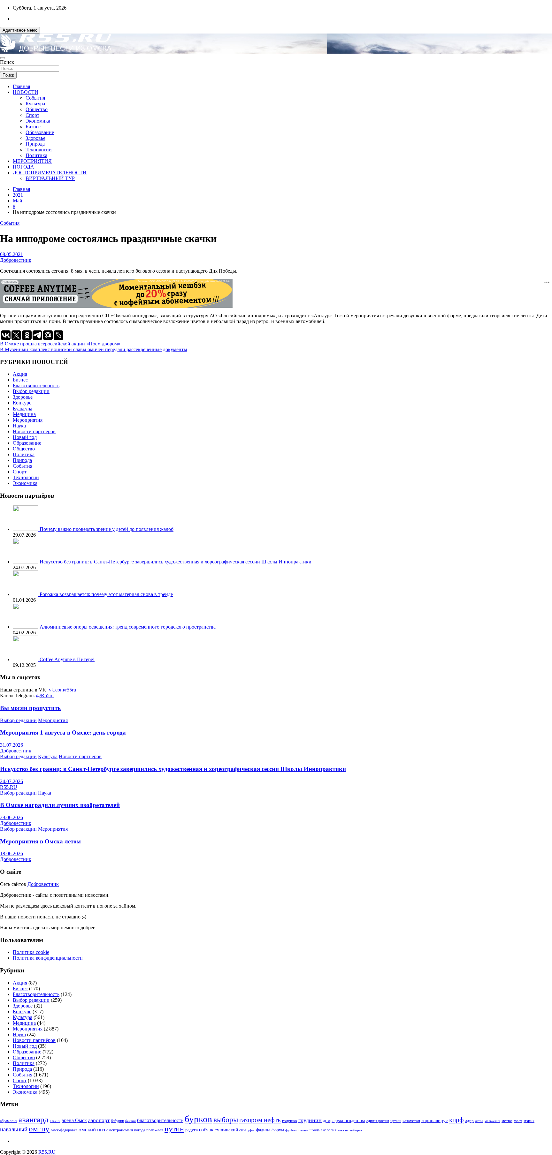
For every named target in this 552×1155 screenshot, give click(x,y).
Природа (35, 144)
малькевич (492, 1121)
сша (242, 1130)
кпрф (456, 1120)
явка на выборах (350, 1130)
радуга (191, 1130)
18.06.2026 (11, 853)
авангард (34, 1119)
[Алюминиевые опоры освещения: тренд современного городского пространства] (26, 627)
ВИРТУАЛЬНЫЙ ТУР (50, 178)
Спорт (32, 115)
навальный (13, 1129)
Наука (19, 425)
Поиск (7, 62)
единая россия (377, 1121)
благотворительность (160, 1120)
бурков (198, 1119)
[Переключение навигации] (2, 58)
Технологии (39, 149)
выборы (225, 1120)
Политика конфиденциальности (48, 958)
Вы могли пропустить (30, 708)
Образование (40, 132)
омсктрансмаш (119, 1130)
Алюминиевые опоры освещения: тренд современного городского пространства (128, 627)
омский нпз (92, 1130)
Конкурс (22, 402)
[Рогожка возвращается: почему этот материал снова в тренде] (26, 594)
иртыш (395, 1121)
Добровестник (15, 260)
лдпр (469, 1120)
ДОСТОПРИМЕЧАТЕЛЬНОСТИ (50, 172)
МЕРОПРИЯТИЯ (32, 161)
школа (314, 1130)
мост (518, 1120)
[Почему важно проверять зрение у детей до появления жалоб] (26, 529)
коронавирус (434, 1120)
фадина (263, 1130)
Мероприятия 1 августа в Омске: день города (63, 732)
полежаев (154, 1130)
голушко (289, 1120)
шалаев (303, 1130)
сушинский (226, 1129)
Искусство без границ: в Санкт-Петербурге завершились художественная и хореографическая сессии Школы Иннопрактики (175, 561)
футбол (290, 1130)
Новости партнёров (34, 431)
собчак (206, 1130)
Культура (35, 103)
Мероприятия (27, 420)
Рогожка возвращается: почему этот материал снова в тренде (106, 594)
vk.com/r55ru (62, 689)
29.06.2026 (11, 817)
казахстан (411, 1120)
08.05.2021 (11, 254)
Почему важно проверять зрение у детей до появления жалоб (106, 529)
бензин (130, 1121)
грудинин (310, 1120)
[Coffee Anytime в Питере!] (26, 659)
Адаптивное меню (20, 30)
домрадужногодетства (344, 1120)
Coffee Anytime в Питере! (67, 659)
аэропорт (99, 1120)
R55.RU (8, 787)
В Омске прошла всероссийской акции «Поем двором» (60, 343)
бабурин (117, 1121)
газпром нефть (260, 1120)
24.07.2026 (11, 781)
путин (174, 1129)
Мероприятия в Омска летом (40, 841)
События (35, 98)
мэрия (529, 1120)
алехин (55, 1121)
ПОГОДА (23, 167)
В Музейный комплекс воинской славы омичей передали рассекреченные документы (93, 349)
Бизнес (33, 126)
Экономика (38, 121)
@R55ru (45, 695)
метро (507, 1120)
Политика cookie (31, 952)
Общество (37, 109)
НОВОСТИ (25, 92)
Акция (20, 374)
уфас (251, 1130)
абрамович (8, 1121)
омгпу (39, 1128)
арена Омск (74, 1120)
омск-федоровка (64, 1130)
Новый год (25, 437)
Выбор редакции (31, 391)
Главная (21, 86)
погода (139, 1130)
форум (278, 1130)
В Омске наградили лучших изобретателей (60, 805)
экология (328, 1130)
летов (479, 1121)
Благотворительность (36, 385)
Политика (36, 155)
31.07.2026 (11, 745)
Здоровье (35, 138)
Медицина (24, 414)
